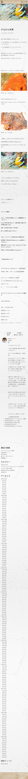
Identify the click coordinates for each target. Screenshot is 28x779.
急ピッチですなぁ (17, 426)
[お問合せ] (24, 2)
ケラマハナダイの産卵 (11, 287)
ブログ (13, 12)
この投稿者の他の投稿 (13, 416)
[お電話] (26, 2)
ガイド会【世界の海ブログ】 (8, 280)
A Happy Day (16, 422)
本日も (14, 424)
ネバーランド (7, 12)
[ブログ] (22, 2)
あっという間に (16, 420)
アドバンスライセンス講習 (19, 418)
